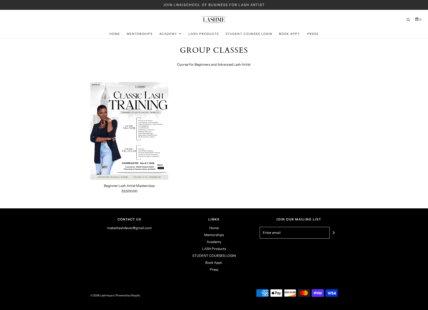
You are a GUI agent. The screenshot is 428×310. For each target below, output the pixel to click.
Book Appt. (289, 34)
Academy (214, 242)
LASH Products (204, 34)
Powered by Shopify (128, 295)
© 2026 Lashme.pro (102, 295)
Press (313, 34)
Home (114, 34)
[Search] (408, 19)
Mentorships (140, 34)
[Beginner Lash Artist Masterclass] (129, 131)
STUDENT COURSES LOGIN (249, 34)
